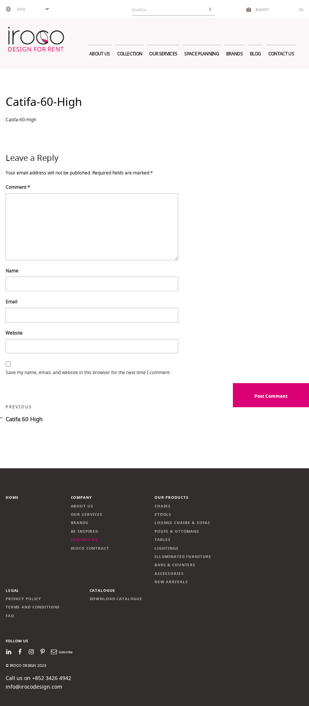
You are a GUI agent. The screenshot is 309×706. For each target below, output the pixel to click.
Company (81, 497)
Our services (163, 53)
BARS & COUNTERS (175, 564)
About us (99, 53)
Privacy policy (23, 598)
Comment (18, 187)
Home (12, 497)
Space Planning (201, 53)
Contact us (281, 53)
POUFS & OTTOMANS (176, 531)
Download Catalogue (116, 598)
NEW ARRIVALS (171, 581)
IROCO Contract (90, 548)
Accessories (169, 573)
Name (12, 270)
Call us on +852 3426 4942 (38, 678)
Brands (234, 53)
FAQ (10, 615)
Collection (129, 53)
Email (11, 301)
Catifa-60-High (21, 119)
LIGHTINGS (166, 548)
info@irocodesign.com (34, 686)
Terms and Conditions (33, 607)
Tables (162, 539)
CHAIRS (162, 506)
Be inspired (85, 531)
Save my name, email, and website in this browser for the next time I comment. (88, 372)
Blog (255, 53)
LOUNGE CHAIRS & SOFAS (182, 522)
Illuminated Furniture (182, 556)
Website (14, 333)
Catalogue (103, 590)
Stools (162, 514)
